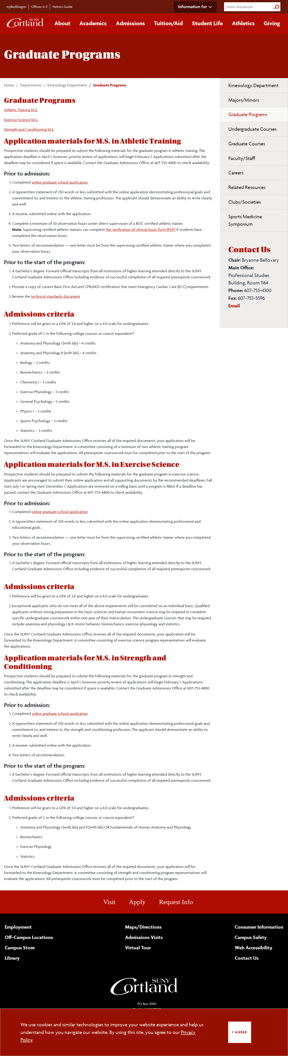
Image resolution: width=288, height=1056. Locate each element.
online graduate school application (60, 182)
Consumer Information (259, 927)
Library (12, 958)
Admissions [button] (130, 23)
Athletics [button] (243, 23)
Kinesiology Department (67, 85)
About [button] (62, 23)
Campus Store (20, 947)
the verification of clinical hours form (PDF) (140, 229)
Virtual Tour (138, 947)
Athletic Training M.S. (21, 110)
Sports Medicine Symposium (245, 220)
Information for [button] (192, 6)
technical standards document (55, 296)
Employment (18, 927)
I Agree (239, 1032)
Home (9, 85)
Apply (137, 901)
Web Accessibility (253, 947)
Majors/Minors (243, 100)
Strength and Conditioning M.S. (29, 129)
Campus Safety (251, 937)
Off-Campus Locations (29, 937)
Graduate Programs (247, 114)
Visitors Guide (62, 7)
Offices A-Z (39, 7)
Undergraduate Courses (252, 129)
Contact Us (247, 958)
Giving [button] (272, 23)
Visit (109, 901)
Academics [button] (93, 23)
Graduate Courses (246, 144)
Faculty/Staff (241, 158)
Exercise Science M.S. (21, 119)
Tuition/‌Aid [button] (168, 23)
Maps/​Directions (143, 927)
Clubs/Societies (244, 202)
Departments (31, 85)
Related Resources (247, 187)
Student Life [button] (207, 23)
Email (234, 305)
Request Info (176, 901)
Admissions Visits (144, 937)
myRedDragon (16, 7)
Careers (235, 173)
